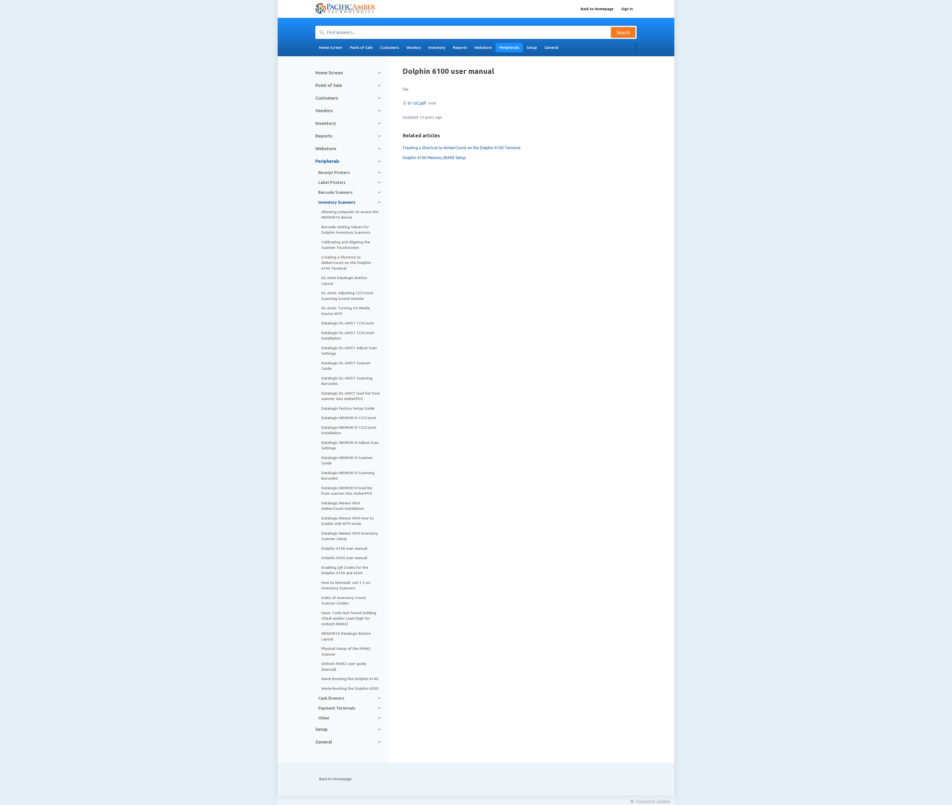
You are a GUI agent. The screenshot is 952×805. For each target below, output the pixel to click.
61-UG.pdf (417, 103)
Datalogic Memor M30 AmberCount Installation (342, 506)
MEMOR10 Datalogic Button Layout (346, 636)
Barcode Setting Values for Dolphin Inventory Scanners (345, 230)
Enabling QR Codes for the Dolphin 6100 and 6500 (344, 570)
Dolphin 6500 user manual (344, 558)
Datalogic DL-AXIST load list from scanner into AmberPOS (350, 396)
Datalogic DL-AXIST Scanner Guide (346, 366)
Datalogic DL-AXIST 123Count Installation (347, 336)
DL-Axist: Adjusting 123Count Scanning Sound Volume (347, 296)
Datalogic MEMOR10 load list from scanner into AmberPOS (346, 491)
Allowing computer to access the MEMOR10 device (350, 215)
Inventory (437, 47)
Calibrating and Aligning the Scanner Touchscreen (345, 245)
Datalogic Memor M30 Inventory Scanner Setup (349, 536)
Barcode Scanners (335, 192)
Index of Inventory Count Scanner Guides (343, 600)
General (551, 47)
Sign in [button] (627, 9)
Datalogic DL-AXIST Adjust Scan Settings (349, 351)
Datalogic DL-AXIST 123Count (347, 323)
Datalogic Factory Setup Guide (348, 408)
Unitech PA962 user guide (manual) (343, 666)
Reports (460, 47)
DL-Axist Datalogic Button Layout (344, 281)
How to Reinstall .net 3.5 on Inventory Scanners (345, 585)
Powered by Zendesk (653, 801)
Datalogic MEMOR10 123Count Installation (348, 430)
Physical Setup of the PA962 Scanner (346, 651)
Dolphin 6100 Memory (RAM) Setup (434, 157)
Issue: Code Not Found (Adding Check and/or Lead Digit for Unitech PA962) (348, 618)
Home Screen (330, 47)
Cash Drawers (331, 698)
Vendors (413, 47)
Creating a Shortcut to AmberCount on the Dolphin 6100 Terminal (461, 147)
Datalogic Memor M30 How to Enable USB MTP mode (347, 521)
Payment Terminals (336, 708)
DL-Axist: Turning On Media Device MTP (345, 311)
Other (324, 718)
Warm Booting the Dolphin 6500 (349, 688)
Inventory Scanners (336, 202)
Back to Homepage (597, 9)
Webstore (483, 47)
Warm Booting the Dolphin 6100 (349, 679)
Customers (389, 47)
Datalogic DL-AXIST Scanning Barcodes (346, 381)
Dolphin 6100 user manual (344, 548)
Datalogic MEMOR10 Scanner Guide (347, 460)
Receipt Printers (334, 172)
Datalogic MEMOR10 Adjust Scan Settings (350, 445)
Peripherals (509, 47)
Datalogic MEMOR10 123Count (348, 418)
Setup (532, 47)
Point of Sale (361, 47)
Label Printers (332, 182)
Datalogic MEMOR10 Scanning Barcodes (347, 476)
